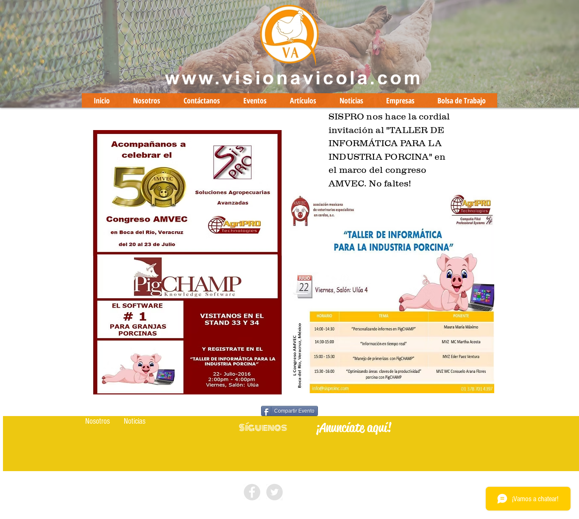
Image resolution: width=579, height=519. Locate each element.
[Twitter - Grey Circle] (274, 492)
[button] (97, 421)
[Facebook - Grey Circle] (252, 492)
